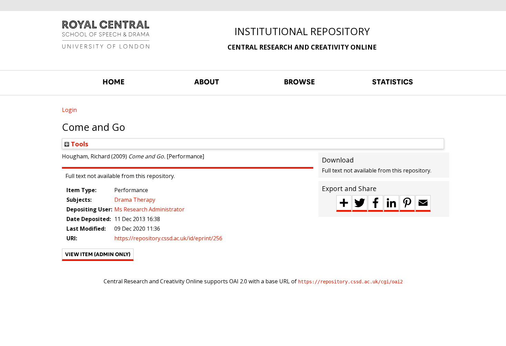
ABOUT (206, 82)
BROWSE (299, 82)
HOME (114, 82)
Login (69, 110)
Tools (78, 143)
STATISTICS (392, 82)
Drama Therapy (134, 199)
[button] (98, 255)
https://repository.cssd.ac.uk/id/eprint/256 (168, 238)
